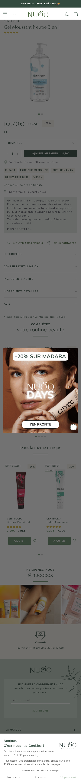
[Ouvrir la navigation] (5, 13)
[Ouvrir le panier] (75, 14)
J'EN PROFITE (40, 424)
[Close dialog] (73, 427)
